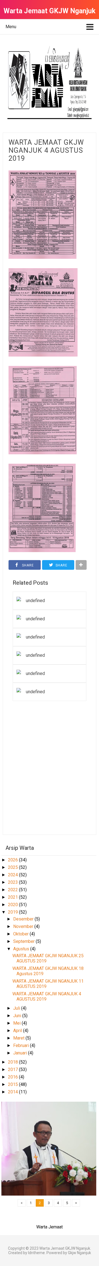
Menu (11, 26)
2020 (13, 904)
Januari (20, 1053)
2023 (13, 882)
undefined (35, 600)
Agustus (21, 948)
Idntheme (36, 1253)
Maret (19, 1038)
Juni (17, 1015)
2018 (13, 1062)
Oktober (21, 934)
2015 (13, 1084)
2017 (13, 1069)
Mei (17, 1023)
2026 (13, 860)
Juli (17, 1008)
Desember (24, 919)
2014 (13, 1091)
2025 (13, 867)
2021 (13, 897)
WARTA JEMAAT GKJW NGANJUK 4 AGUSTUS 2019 (46, 150)
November (23, 926)
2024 (13, 874)
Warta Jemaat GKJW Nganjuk (64, 1248)
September (24, 941)
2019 (13, 912)
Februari (21, 1045)
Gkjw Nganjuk (79, 1253)
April (18, 1030)
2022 (13, 889)
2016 (13, 1077)
